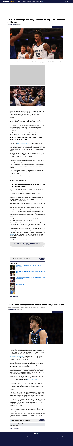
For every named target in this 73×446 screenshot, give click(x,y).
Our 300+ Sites (49, 436)
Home (11, 296)
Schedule (24, 1)
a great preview (33, 349)
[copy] (16, 27)
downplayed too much (32, 379)
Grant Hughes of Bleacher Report (17, 356)
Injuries (37, 1)
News (16, 1)
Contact (36, 436)
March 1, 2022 (28, 182)
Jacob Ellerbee (12, 24)
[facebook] (65, 1)
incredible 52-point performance (24, 143)
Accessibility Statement (15, 440)
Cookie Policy (48, 438)
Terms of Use (37, 438)
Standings (29, 1)
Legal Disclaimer (59, 438)
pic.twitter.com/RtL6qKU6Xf (22, 180)
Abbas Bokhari (12, 309)
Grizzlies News (16, 296)
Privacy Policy (27, 438)
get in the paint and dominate (38, 112)
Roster (33, 1)
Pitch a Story (12, 438)
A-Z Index (26, 440)
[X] (67, 1)
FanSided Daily (59, 436)
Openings (26, 436)
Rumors (19, 1)
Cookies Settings (37, 440)
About (11, 436)
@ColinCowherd (13, 175)
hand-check (12, 234)
